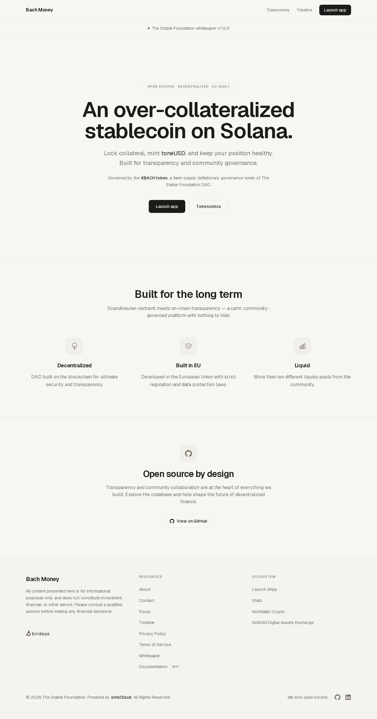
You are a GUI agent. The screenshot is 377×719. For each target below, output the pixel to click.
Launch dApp (264, 589)
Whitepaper (149, 655)
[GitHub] (337, 697)
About (145, 589)
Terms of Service (155, 644)
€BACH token (154, 178)
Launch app (335, 10)
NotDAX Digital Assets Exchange (283, 622)
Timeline (304, 10)
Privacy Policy (152, 633)
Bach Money (39, 10)
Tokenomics (278, 10)
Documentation (159, 666)
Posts (145, 611)
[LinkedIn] (348, 697)
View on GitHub (192, 521)
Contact (146, 600)
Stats (257, 600)
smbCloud (121, 697)
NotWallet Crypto (268, 611)
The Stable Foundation (63, 697)
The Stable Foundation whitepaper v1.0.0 (190, 28)
